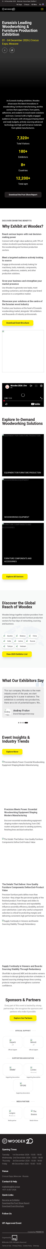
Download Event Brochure (17, 323)
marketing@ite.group (11, 1187)
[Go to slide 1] (18, 722)
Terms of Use (6, 1246)
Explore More (12, 752)
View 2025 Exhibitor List (16, 654)
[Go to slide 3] (23, 722)
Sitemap (36, 1246)
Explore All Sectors (14, 576)
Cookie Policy (27, 1246)
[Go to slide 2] (21, 722)
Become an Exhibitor (11, 1200)
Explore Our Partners (23, 1018)
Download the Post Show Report (23, 195)
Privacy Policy (17, 1246)
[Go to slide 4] (26, 722)
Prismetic (40, 1232)
